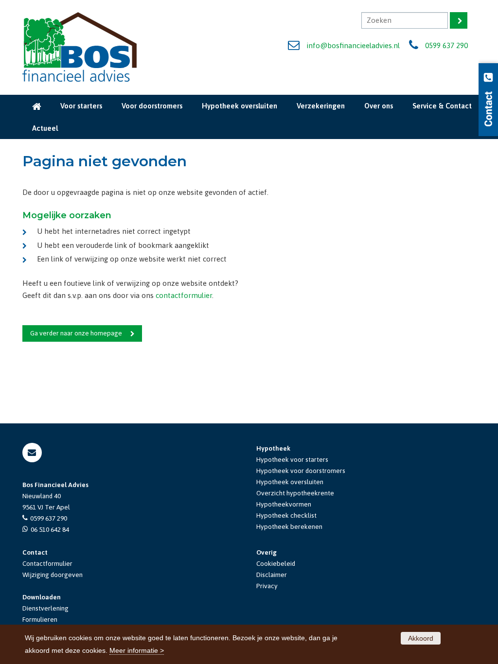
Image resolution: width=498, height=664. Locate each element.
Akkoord (420, 638)
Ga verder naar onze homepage (76, 333)
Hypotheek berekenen (289, 526)
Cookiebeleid (275, 563)
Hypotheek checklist (286, 515)
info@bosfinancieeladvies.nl (353, 45)
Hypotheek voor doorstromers (300, 470)
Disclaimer (271, 574)
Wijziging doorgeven (52, 574)
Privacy (267, 586)
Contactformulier (47, 563)
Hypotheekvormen (283, 504)
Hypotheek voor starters (292, 459)
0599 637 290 (446, 45)
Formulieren (39, 619)
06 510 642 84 (50, 529)
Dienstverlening (45, 608)
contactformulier (184, 295)
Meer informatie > (136, 650)
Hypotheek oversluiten (289, 482)
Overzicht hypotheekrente (295, 493)
